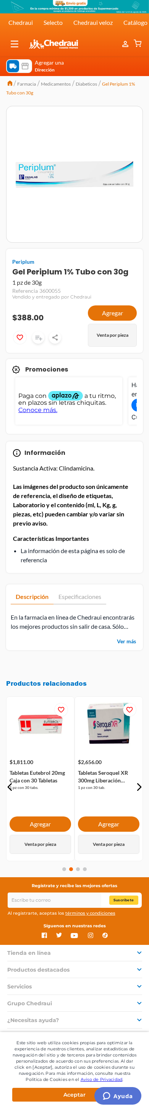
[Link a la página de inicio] (10, 84)
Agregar (112, 312)
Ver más (126, 641)
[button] (14, 44)
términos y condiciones (90, 913)
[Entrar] (126, 44)
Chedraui (20, 22)
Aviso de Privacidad (102, 1079)
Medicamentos (56, 84)
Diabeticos (86, 84)
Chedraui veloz (93, 22)
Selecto (53, 22)
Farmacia (26, 84)
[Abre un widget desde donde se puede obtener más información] (117, 1096)
